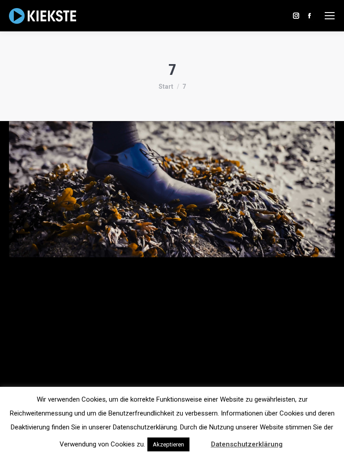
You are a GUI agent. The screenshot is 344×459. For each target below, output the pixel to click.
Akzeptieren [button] (168, 444)
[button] (199, 440)
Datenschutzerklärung (247, 444)
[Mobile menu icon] (329, 15)
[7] (172, 189)
